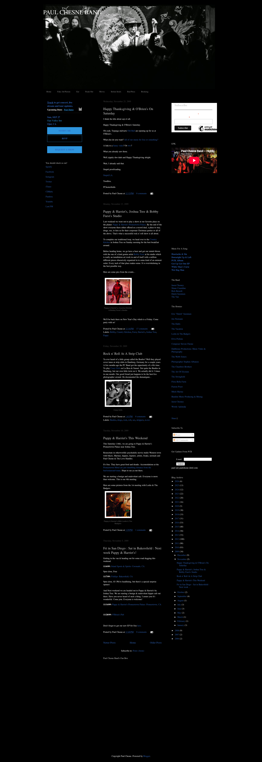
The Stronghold (178, 376)
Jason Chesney (177, 285)
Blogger (146, 756)
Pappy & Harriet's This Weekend (125, 438)
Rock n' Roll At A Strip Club (122, 353)
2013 (177, 534)
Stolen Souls (116, 91)
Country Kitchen (124, 332)
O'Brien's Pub (118, 614)
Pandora (49, 196)
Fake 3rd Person (63, 91)
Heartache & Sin (179, 254)
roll (129, 419)
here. (139, 625)
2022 (177, 497)
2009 (177, 551)
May (179, 612)
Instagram (50, 176)
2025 (177, 485)
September (182, 596)
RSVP (64, 138)
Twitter (49, 181)
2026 (177, 481)
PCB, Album (177, 260)
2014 (177, 530)
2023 (177, 493)
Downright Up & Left (181, 257)
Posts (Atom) (138, 650)
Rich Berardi (176, 291)
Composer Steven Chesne (182, 343)
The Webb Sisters (178, 356)
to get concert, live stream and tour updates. (60, 104)
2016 (177, 522)
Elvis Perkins (177, 338)
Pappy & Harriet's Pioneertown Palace (129, 224)
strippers (140, 419)
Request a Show (64, 149)
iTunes (48, 186)
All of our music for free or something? (141, 139)
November (182, 559)
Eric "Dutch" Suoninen (181, 313)
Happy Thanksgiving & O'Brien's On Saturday (193, 564)
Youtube (49, 201)
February (181, 621)
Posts (177, 434)
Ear (77, 91)
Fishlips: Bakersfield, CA (122, 576)
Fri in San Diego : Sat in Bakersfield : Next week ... (193, 585)
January (181, 625)
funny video (118, 145)
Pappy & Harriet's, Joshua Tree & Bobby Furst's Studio (191, 570)
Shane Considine (178, 288)
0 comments (141, 193)
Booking (144, 91)
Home (48, 91)
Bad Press (131, 91)
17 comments (142, 328)
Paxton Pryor (177, 386)
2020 (177, 506)
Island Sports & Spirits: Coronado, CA (127, 566)
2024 (177, 489)
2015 (177, 526)
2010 (177, 547)
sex (134, 419)
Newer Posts (109, 642)
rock (125, 419)
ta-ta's (147, 419)
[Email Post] (151, 193)
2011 (177, 543)
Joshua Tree (151, 332)
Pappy (106, 335)
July (179, 604)
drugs (119, 419)
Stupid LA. (108, 175)
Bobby (113, 332)
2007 (177, 634)
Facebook (50, 171)
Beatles (113, 419)
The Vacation (177, 328)
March (180, 617)
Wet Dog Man (177, 270)
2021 (177, 501)
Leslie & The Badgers (180, 333)
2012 (177, 539)
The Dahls (175, 323)
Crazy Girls (115, 368)
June (179, 608)
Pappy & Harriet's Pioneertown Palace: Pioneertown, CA (136, 604)
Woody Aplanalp (178, 406)
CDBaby (49, 191)
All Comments (181, 440)
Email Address (182, 117)
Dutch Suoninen (178, 293)
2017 (177, 518)
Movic (102, 91)
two (129, 145)
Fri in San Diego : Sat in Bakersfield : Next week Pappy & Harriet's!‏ (132, 550)
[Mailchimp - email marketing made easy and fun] (208, 131)
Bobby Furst (139, 254)
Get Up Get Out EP (180, 263)
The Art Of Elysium (180, 371)
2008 (177, 630)
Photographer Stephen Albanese (185, 361)
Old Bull (131, 130)
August (180, 600)
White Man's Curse (180, 266)
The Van (175, 296)
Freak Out (89, 91)
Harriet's (141, 332)
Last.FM (49, 206)
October (181, 592)
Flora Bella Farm (178, 381)
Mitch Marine (177, 391)
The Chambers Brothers (181, 366)
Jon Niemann (177, 318)
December (182, 555)
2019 (177, 510)
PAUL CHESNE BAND (72, 12)
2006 (177, 638)
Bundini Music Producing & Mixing (187, 396)
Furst (134, 332)
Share (173, 418)
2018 (177, 514)
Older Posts (156, 642)
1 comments (140, 529)
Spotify (49, 166)
